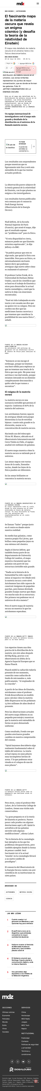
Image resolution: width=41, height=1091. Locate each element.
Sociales (5, 1032)
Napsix (24, 1029)
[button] (38, 3)
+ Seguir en (9, 63)
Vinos (4, 1029)
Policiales (6, 1019)
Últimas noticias (8, 1012)
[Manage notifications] (36, 1081)
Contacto (24, 1041)
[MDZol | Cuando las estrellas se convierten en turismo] (34, 146)
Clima (23, 1012)
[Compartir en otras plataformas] (12, 68)
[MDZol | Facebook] (12, 1061)
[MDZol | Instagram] (17, 1061)
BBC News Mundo (11, 57)
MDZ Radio (25, 1019)
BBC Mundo (9, 11)
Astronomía (10, 892)
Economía (6, 1016)
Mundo (5, 1022)
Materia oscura (26, 892)
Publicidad (25, 1038)
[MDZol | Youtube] (23, 1061)
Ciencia (9, 898)
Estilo (4, 1025)
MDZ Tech (25, 1025)
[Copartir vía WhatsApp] (7, 68)
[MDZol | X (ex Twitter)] (29, 1061)
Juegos (24, 1022)
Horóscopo (25, 1016)
